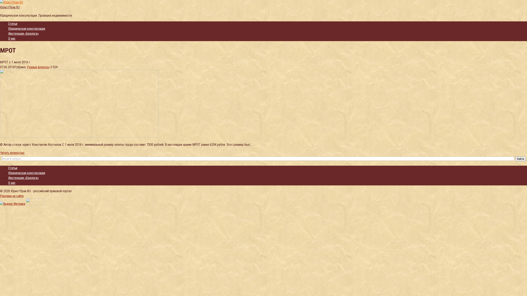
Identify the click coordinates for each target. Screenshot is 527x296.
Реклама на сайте (12, 196)
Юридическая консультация (26, 29)
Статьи (12, 24)
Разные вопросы (38, 67)
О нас (11, 38)
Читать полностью (12, 153)
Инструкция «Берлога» (23, 34)
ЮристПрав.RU (10, 7)
